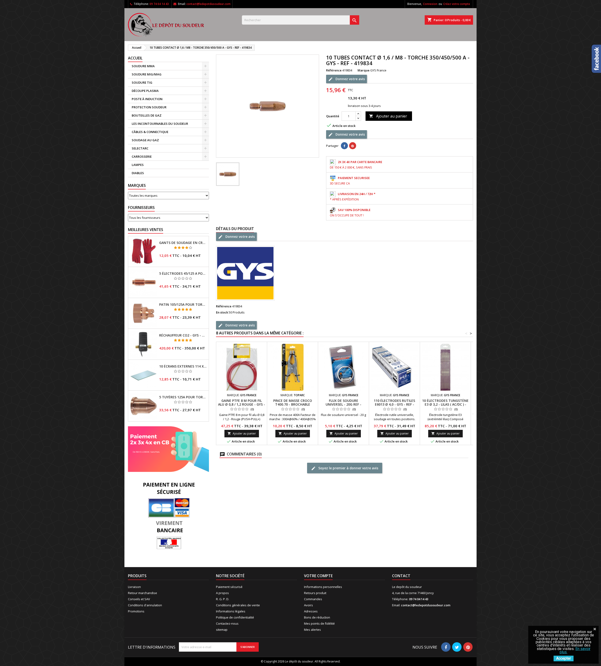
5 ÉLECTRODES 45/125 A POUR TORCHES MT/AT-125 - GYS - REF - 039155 (183, 273)
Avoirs (308, 605)
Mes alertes (312, 629)
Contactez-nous (227, 623)
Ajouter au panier (388, 116)
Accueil (135, 58)
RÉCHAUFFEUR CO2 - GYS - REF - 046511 (183, 335)
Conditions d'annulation (145, 605)
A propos (222, 593)
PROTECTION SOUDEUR (149, 107)
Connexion (430, 4)
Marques (137, 185)
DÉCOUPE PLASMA (145, 91)
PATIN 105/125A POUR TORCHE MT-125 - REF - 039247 (183, 304)
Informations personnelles (323, 587)
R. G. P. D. (222, 599)
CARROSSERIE (142, 156)
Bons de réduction (317, 617)
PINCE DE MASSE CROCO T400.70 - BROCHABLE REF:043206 (292, 404)
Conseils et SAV (139, 599)
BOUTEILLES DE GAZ (147, 115)
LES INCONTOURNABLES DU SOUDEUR (160, 123)
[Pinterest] (352, 145)
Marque (364, 70)
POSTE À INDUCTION (147, 99)
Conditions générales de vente (238, 605)
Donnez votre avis (350, 79)
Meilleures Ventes (145, 229)
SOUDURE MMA (143, 66)
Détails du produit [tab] (235, 228)
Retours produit (315, 593)
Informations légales (230, 611)
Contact (401, 575)
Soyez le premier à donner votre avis (347, 468)
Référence (334, 70)
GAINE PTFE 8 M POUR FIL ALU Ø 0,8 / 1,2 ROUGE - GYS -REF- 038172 (241, 404)
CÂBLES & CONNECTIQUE (150, 132)
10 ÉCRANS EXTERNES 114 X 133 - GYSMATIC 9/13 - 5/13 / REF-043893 (183, 366)
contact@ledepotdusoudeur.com (208, 4)
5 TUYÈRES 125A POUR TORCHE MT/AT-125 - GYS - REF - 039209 (183, 397)
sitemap (221, 629)
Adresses (311, 611)
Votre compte (318, 575)
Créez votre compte (456, 4)
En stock (222, 312)
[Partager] (344, 145)
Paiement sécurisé (229, 587)
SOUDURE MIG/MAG (147, 74)
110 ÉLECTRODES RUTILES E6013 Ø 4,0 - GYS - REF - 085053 (394, 404)
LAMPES (138, 165)
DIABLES (138, 173)
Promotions (136, 611)
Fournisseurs (141, 207)
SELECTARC (140, 148)
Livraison (134, 587)
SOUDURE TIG (142, 82)
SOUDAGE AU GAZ (145, 140)
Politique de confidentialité (235, 617)
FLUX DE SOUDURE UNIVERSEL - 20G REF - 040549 (343, 404)
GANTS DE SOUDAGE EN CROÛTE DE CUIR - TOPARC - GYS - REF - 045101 (183, 243)
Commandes (313, 599)
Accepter (563, 658)
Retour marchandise (142, 593)
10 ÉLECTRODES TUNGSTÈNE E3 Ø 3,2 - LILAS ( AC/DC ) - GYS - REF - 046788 (445, 404)
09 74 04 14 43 (159, 4)
